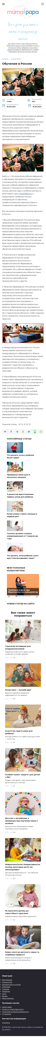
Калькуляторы (8, 998)
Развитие (6, 991)
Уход (4, 994)
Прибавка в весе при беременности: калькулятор (23, 591)
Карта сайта (7, 1007)
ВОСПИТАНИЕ (10, 91)
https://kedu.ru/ (26, 194)
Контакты (6, 1023)
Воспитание (7, 980)
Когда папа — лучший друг (18, 690)
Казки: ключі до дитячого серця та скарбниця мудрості (22, 953)
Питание (5, 989)
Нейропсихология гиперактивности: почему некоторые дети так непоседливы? (22, 867)
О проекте (6, 1014)
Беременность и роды (11, 985)
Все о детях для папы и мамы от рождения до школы (23, 31)
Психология (7, 982)
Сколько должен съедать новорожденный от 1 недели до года (22, 536)
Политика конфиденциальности (15, 1012)
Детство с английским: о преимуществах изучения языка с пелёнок (21, 820)
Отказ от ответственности (13, 1009)
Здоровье (6, 987)
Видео (4, 996)
